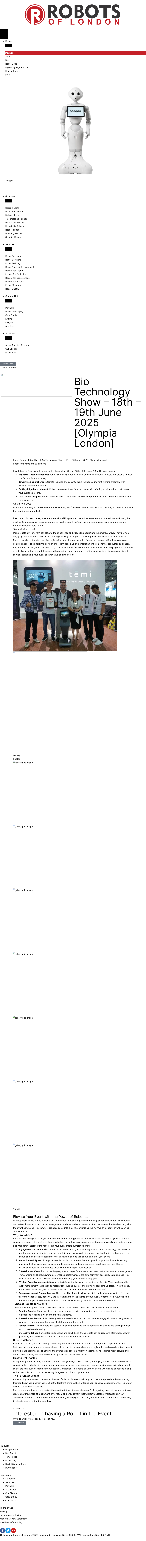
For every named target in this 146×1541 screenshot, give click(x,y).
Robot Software (13, 259)
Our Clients (11, 349)
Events (8, 319)
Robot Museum (13, 285)
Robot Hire (10, 352)
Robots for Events (14, 270)
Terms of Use (6, 1508)
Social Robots (12, 208)
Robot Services (13, 256)
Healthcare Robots (14, 222)
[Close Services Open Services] (8, 249)
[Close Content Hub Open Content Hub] (8, 300)
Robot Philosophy (14, 311)
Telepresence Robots (16, 219)
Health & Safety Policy (11, 1522)
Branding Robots (13, 233)
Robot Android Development (19, 267)
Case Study (11, 315)
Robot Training (12, 263)
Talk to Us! (20, 1423)
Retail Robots (12, 229)
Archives (9, 326)
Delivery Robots (13, 215)
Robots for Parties (14, 281)
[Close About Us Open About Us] (8, 338)
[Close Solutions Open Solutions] (8, 200)
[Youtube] (13, 1530)
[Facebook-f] (2, 1530)
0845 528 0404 (8, 367)
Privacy (3, 1511)
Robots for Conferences (17, 278)
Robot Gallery (12, 289)
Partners (9, 308)
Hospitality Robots (14, 226)
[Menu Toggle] (4, 34)
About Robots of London (17, 345)
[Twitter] (8, 1530)
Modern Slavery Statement (13, 1518)
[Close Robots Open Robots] (8, 45)
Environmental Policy (10, 1515)
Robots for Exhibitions (16, 274)
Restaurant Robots (14, 211)
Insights (9, 322)
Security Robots (13, 237)
